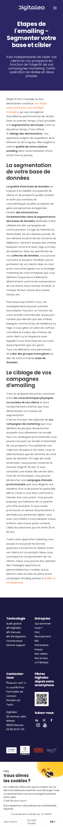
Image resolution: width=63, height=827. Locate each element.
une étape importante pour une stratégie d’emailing (26, 108)
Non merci (10, 821)
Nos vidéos (41, 654)
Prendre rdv (13, 700)
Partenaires (41, 645)
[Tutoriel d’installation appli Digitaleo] (42, 699)
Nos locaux (41, 658)
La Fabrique (41, 662)
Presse (39, 649)
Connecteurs (14, 641)
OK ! (52, 821)
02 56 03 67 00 (15, 729)
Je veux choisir (31, 821)
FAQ (37, 632)
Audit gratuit (14, 623)
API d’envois (13, 632)
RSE (37, 641)
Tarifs (9, 704)
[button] (55, 8)
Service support (15, 645)
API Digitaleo (13, 628)
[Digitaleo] (31, 8)
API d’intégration (16, 636)
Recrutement (43, 636)
